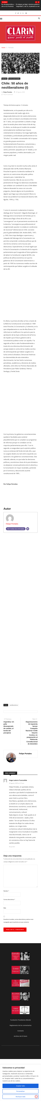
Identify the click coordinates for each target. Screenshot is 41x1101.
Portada (11, 45)
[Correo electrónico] (27, 526)
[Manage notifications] (36, 1096)
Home (3, 45)
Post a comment (8, 92)
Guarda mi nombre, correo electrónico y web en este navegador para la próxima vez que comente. (18, 918)
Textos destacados (14, 76)
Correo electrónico (9, 897)
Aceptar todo (20, 1086)
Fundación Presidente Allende (20, 1018)
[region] (20, 1082)
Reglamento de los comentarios (20, 1023)
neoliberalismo (14, 703)
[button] (36, 2)
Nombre (6, 889)
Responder (12, 845)
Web (4, 906)
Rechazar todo (20, 1097)
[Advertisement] (20, 291)
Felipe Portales (7, 90)
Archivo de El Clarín (20, 1034)
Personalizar (20, 1091)
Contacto (20, 1029)
